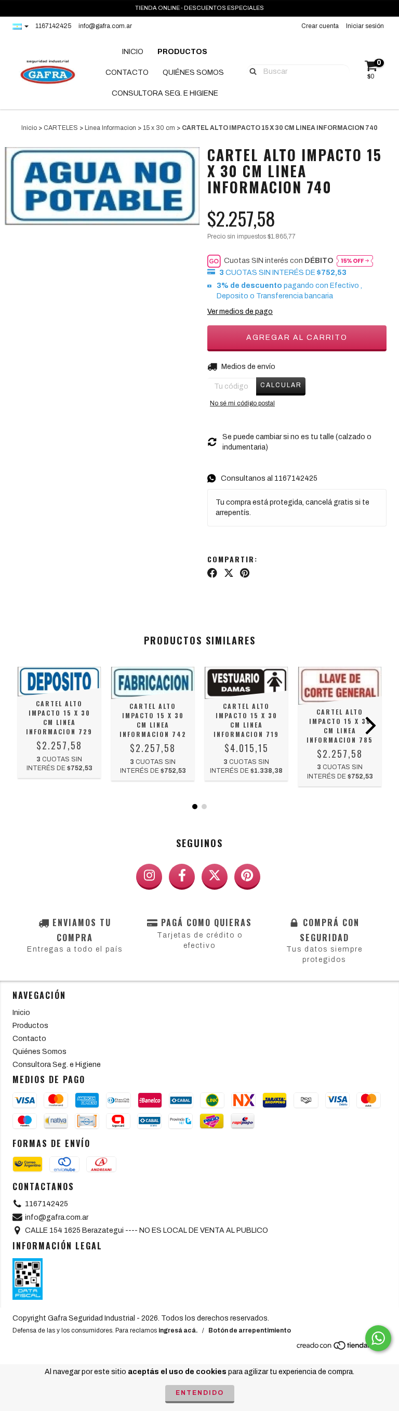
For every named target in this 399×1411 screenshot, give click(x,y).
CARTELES (61, 127)
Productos (182, 52)
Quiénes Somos (193, 72)
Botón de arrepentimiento (249, 1330)
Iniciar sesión (365, 26)
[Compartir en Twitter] (229, 573)
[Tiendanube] (341, 1348)
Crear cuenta (320, 26)
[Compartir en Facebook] (212, 573)
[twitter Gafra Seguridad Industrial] (215, 877)
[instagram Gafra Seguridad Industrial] (149, 877)
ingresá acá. (178, 1330)
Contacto (127, 72)
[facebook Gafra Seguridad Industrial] (182, 877)
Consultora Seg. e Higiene (165, 93)
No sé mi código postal (242, 403)
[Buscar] (250, 71)
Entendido (200, 1392)
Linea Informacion (110, 127)
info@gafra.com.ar (105, 26)
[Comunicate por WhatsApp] (378, 1338)
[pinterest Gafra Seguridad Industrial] (247, 877)
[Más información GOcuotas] (355, 261)
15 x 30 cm (159, 127)
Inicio (132, 52)
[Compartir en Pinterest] (244, 573)
